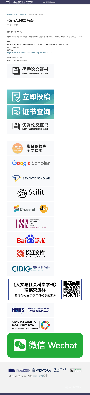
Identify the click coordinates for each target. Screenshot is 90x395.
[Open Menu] (7, 2)
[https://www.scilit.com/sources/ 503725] (30, 200)
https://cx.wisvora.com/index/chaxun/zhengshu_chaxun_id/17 (29, 53)
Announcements (20, 14)
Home (9, 14)
